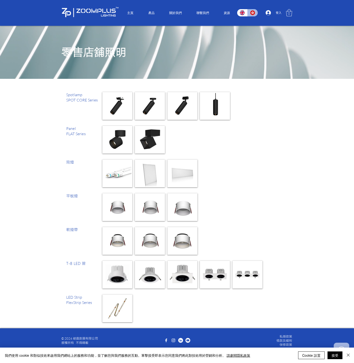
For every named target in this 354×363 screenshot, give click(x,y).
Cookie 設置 (311, 355)
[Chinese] (252, 12)
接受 (335, 355)
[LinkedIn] (180, 340)
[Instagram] (173, 340)
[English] (242, 12)
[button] (151, 13)
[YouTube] (187, 340)
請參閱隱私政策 (238, 355)
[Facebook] (166, 340)
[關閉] (348, 355)
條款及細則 (284, 340)
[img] (117, 106)
